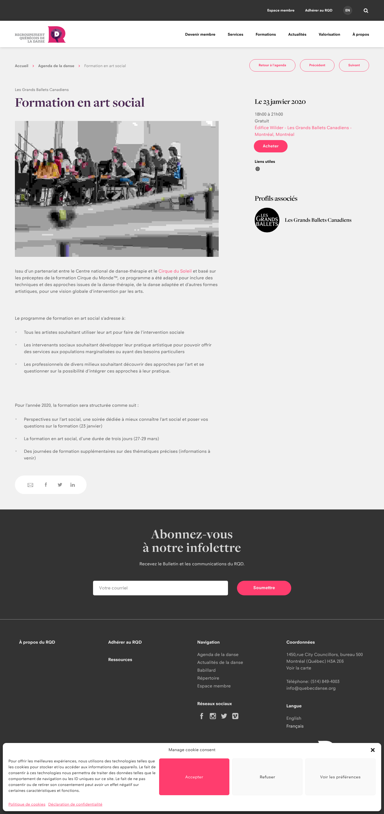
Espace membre (281, 10)
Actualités (297, 34)
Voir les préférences (340, 776)
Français (295, 726)
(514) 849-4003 (325, 681)
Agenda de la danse (56, 66)
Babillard (206, 670)
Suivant (354, 65)
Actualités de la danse (220, 662)
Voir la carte (298, 668)
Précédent (317, 65)
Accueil (21, 66)
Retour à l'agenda (272, 65)
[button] (373, 750)
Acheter (271, 146)
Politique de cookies (27, 804)
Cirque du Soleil (175, 271)
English (293, 718)
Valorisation (329, 34)
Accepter (194, 776)
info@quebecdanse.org (311, 688)
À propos (361, 34)
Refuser (267, 776)
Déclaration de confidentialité (75, 804)
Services (235, 34)
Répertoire (208, 678)
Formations (266, 34)
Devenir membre (200, 34)
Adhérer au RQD (319, 10)
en (347, 10)
